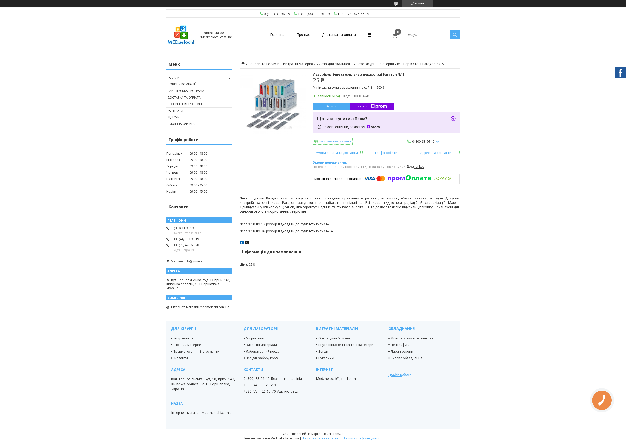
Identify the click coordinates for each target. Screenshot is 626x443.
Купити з (364, 106)
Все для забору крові (262, 358)
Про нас (303, 34)
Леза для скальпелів (336, 63)
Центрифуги (400, 345)
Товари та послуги (263, 63)
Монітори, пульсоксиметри (412, 338)
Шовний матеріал (187, 345)
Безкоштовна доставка (335, 141)
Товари (173, 78)
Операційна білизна (334, 338)
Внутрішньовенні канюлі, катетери (345, 345)
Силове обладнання (406, 358)
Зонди (323, 351)
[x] (247, 243)
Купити (331, 106)
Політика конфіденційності (362, 438)
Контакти (175, 111)
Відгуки (173, 117)
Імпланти (181, 358)
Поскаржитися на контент (321, 438)
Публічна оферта (181, 124)
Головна (277, 34)
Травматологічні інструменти (196, 351)
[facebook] (242, 243)
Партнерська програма (186, 91)
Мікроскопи (255, 338)
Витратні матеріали (299, 63)
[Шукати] (455, 34)
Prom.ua (337, 434)
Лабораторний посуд (262, 351)
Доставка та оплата (339, 34)
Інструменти (183, 338)
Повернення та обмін (185, 104)
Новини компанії (182, 84)
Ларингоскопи (402, 351)
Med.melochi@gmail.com (189, 261)
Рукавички (326, 358)
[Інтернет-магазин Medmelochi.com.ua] (181, 34)
